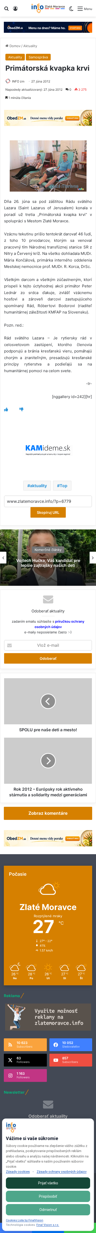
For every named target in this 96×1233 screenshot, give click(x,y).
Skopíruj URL (48, 512)
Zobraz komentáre (48, 813)
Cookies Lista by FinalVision (24, 1220)
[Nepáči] (21, 409)
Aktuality (30, 46)
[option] (48, 557)
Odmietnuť (48, 1210)
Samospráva (38, 57)
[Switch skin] (71, 10)
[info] (48, 8)
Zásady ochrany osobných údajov (62, 1172)
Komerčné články (48, 550)
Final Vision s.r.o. (47, 1225)
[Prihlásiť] (15, 10)
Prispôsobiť (48, 1196)
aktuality (38, 485)
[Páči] (6, 409)
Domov (14, 46)
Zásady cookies (18, 1172)
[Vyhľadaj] (6, 10)
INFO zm (18, 81)
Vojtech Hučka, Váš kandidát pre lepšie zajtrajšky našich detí (48, 563)
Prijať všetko (48, 1183)
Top (63, 485)
